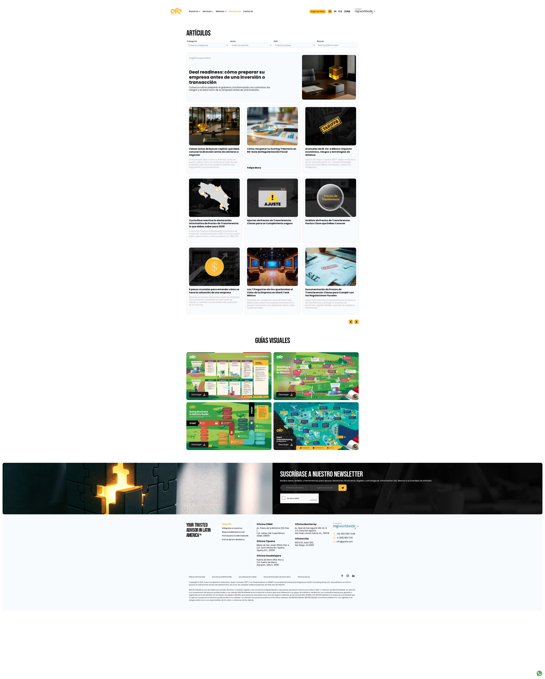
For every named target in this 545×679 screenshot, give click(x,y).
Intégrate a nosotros (232, 528)
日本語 (347, 11)
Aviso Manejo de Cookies (248, 577)
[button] (194, 11)
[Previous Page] (351, 322)
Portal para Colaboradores (235, 535)
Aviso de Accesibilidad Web (222, 577)
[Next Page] (356, 322)
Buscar (320, 41)
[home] (176, 11)
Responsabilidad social (233, 532)
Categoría (192, 41)
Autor (233, 41)
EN (335, 11)
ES (330, 11)
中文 (340, 11)
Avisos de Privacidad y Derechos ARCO (277, 577)
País (276, 41)
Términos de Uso (304, 577)
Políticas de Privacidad (197, 577)
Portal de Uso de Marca (233, 539)
